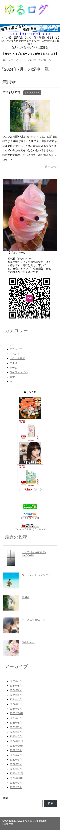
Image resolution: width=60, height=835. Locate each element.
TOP (11, 60)
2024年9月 (16, 685)
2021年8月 (16, 792)
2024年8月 (16, 690)
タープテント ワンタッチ (36, 579)
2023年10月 (16, 718)
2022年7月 (16, 759)
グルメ (13, 367)
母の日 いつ (28, 647)
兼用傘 (9, 86)
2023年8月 (16, 727)
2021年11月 (16, 778)
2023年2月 (16, 741)
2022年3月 (16, 769)
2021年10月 (16, 782)
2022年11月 (16, 745)
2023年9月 (16, 722)
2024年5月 (16, 699)
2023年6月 (16, 732)
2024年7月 (16, 695)
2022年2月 (16, 773)
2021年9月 (16, 787)
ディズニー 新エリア (33, 624)
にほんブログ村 (30, 522)
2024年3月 (16, 708)
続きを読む (51, 171)
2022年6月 (16, 764)
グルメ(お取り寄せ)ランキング (30, 534)
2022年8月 (16, 755)
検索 (5, 802)
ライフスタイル (32, 97)
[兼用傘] (30, 134)
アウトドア (16, 353)
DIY (12, 349)
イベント (15, 358)
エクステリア (17, 363)
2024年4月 (16, 704)
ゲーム (13, 372)
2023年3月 (16, 736)
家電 (12, 381)
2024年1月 (16, 713)
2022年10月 (16, 750)
